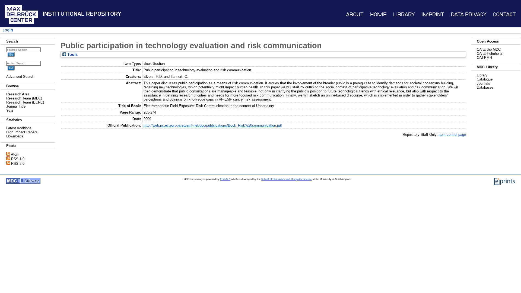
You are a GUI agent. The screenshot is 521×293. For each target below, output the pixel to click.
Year (9, 110)
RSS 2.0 (17, 164)
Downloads (14, 136)
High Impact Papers (21, 132)
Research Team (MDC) (24, 98)
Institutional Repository (82, 14)
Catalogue (485, 79)
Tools (72, 54)
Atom (15, 154)
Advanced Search (20, 77)
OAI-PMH (484, 58)
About (355, 14)
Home (378, 14)
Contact (504, 14)
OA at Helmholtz (490, 53)
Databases (485, 87)
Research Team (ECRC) (25, 102)
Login (8, 30)
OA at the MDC (489, 49)
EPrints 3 (225, 179)
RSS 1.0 (17, 159)
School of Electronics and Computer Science (286, 179)
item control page (452, 135)
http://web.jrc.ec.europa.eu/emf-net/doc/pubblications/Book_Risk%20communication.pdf (213, 125)
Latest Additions (18, 128)
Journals (483, 83)
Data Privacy (469, 14)
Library (404, 14)
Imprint (432, 14)
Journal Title (16, 106)
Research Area (17, 94)
